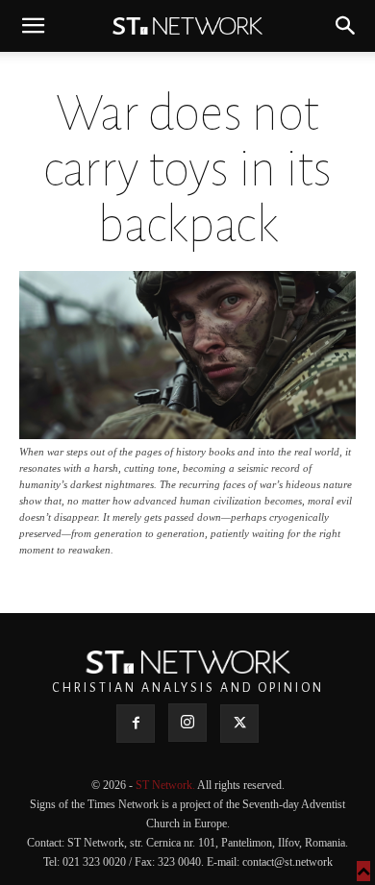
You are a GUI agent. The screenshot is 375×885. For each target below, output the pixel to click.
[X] (239, 723)
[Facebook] (135, 723)
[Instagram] (187, 722)
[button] (32, 26)
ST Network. (166, 785)
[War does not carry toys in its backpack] (187, 434)
